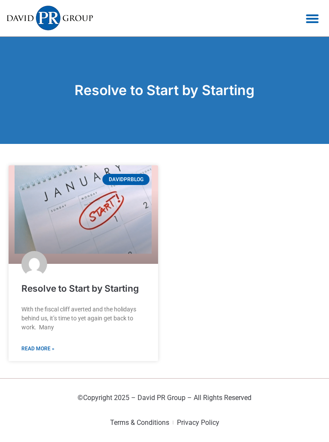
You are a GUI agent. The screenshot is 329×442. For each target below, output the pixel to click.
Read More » (37, 349)
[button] (312, 18)
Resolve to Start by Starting (80, 288)
